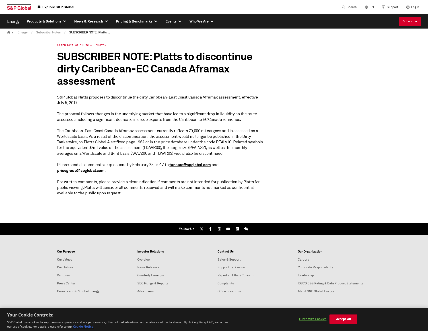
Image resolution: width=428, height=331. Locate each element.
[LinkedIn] (237, 228)
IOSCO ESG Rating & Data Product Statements (330, 283)
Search (352, 7)
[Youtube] (228, 228)
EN (372, 7)
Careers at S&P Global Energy (78, 291)
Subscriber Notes (48, 32)
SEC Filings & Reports (152, 283)
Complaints (226, 283)
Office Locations (229, 291)
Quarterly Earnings (150, 275)
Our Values (64, 259)
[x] (201, 228)
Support (392, 7)
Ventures (63, 275)
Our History (65, 267)
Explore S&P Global (58, 7)
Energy (23, 32)
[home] (8, 32)
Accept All (343, 319)
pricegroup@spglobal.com (81, 170)
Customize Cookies (312, 319)
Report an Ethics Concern (235, 275)
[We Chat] (246, 228)
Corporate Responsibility (315, 267)
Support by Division (231, 267)
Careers (303, 259)
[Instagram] (219, 228)
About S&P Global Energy (316, 291)
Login (415, 7)
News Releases (148, 267)
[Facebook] (210, 228)
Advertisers (145, 291)
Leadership (306, 275)
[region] (214, 319)
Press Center (66, 283)
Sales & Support (229, 259)
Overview (143, 259)
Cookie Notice (83, 326)
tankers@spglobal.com (190, 164)
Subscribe (410, 21)
